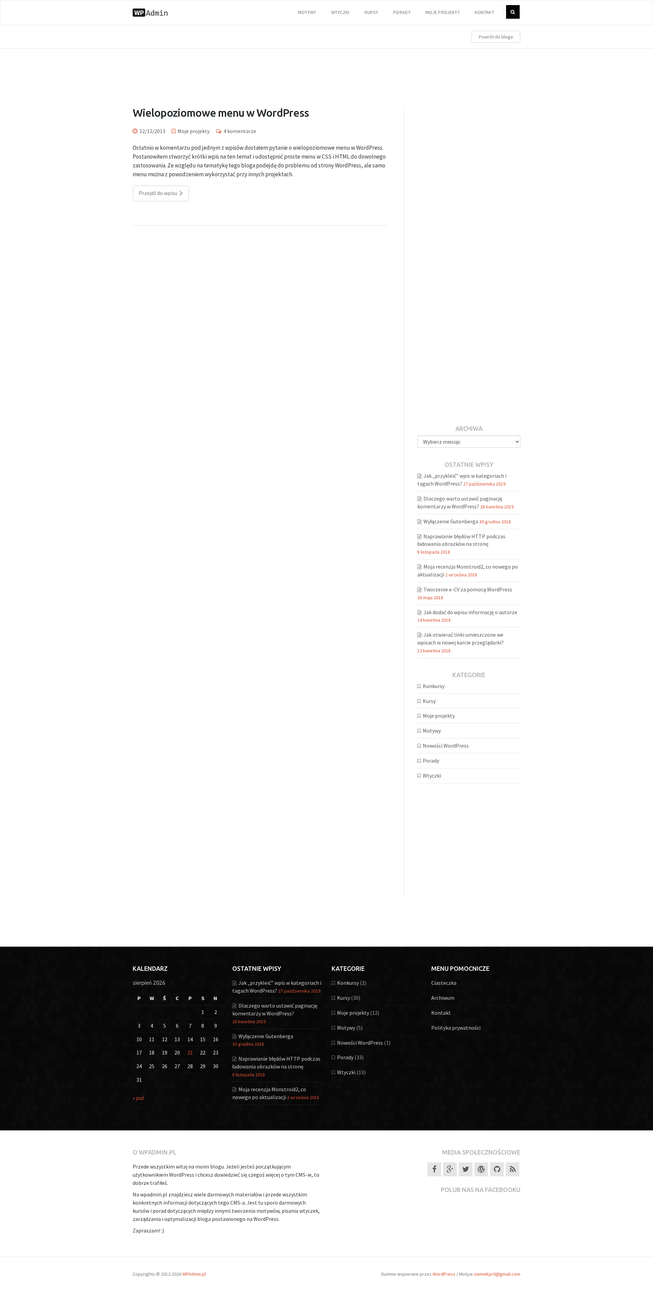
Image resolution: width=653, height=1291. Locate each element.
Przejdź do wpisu (158, 193)
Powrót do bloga (496, 37)
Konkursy (434, 686)
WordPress (444, 1274)
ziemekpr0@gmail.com (497, 1274)
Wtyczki (340, 12)
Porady (402, 12)
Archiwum (442, 997)
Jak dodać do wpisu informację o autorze (470, 612)
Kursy (372, 12)
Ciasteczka (443, 982)
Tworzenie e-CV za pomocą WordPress (467, 589)
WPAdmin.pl (194, 1274)
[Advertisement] (326, 70)
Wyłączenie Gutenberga (450, 521)
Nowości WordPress (446, 745)
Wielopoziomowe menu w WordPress (221, 113)
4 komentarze (239, 131)
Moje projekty (442, 12)
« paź (138, 1097)
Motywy (307, 12)
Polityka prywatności (456, 1027)
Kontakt (484, 12)
